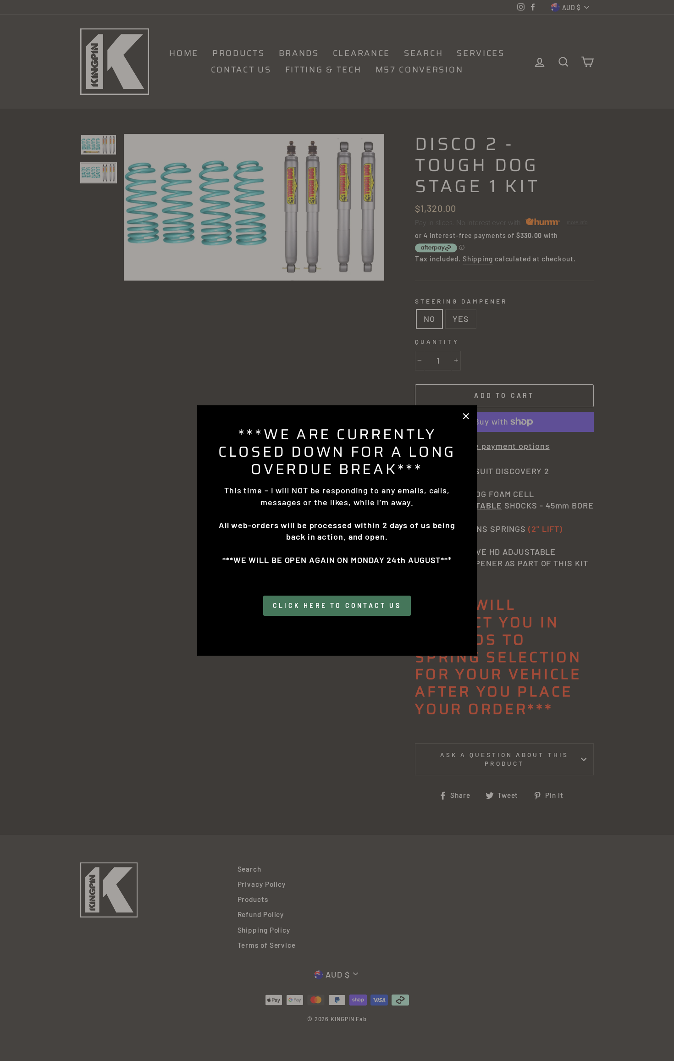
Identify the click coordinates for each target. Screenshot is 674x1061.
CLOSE (337, 629)
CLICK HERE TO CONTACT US (337, 605)
